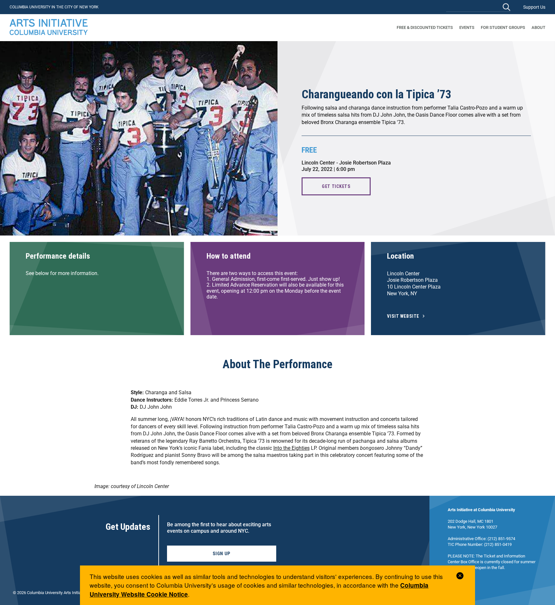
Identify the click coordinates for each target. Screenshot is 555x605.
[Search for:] (478, 7)
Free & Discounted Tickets (425, 27)
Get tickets (336, 186)
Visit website (403, 316)
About (538, 27)
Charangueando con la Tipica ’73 (376, 94)
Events (466, 27)
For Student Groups (503, 27)
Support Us (534, 7)
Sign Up (221, 553)
